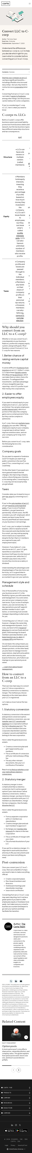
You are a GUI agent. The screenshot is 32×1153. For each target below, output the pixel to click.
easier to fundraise (18, 96)
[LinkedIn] (12, 1125)
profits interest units (10, 409)
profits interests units (20, 235)
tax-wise (9, 497)
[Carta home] (5, 3)
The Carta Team (19, 925)
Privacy (13, 1145)
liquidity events (21, 372)
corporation (19, 87)
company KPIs (7, 639)
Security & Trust (22, 1145)
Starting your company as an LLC (14, 78)
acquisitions (17, 375)
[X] (20, 1125)
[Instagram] (16, 1125)
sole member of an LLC (20, 503)
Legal (6, 1145)
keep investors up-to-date (12, 637)
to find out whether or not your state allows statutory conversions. (15, 772)
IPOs (7, 375)
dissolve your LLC (16, 726)
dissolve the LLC (8, 805)
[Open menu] (30, 3)
